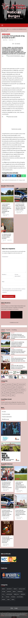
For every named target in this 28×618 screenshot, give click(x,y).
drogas (20, 180)
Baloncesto (9, 384)
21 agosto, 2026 (9, 240)
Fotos (3, 389)
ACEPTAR (14, 617)
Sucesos (3, 34)
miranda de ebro (13, 180)
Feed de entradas (6, 414)
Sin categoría (20, 392)
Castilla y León (22, 384)
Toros (8, 395)
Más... (3, 392)
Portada (7, 392)
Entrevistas (20, 387)
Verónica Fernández (6, 214)
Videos (13, 395)
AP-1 (18, 180)
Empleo (14, 387)
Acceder (4, 411)
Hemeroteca (16, 389)
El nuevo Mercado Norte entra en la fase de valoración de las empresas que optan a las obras (18, 360)
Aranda (3, 384)
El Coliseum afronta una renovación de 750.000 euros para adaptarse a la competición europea (7, 484)
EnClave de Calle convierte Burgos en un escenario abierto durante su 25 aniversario (18, 367)
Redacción (4, 240)
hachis (23, 180)
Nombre (4, 274)
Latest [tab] (3, 330)
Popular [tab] (8, 330)
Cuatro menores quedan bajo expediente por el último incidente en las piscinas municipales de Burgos (6, 208)
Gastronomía (9, 389)
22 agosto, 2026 (5, 215)
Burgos (12, 356)
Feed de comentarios (7, 416)
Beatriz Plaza (5, 39)
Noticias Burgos (14, 14)
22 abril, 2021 (11, 39)
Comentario (5, 256)
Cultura (3, 387)
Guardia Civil (6, 180)
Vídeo (11, 608)
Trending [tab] (14, 330)
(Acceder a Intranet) (5, 562)
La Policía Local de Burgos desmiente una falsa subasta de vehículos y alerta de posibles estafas (20, 206)
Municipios (23, 389)
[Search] (25, 25)
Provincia (8, 34)
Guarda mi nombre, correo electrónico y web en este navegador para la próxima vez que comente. (13, 290)
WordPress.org (5, 419)
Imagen (16, 608)
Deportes (9, 387)
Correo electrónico (18, 275)
